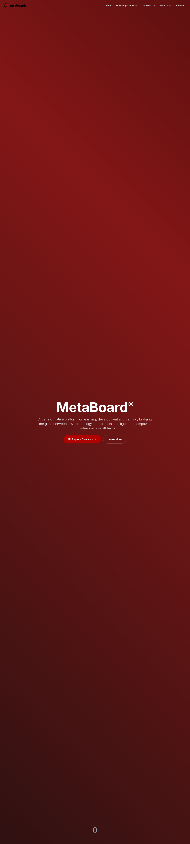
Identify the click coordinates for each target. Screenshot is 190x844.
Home (108, 5)
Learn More (115, 439)
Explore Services (82, 439)
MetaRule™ (147, 5)
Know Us (164, 5)
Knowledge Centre (125, 5)
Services (180, 5)
